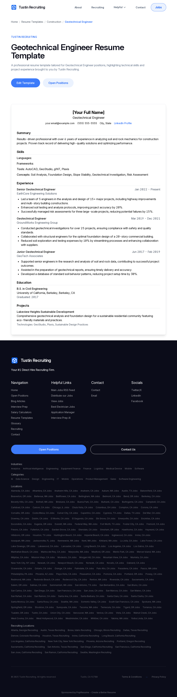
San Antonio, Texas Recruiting (63, 647)
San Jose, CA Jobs (93, 590)
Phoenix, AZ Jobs (44, 574)
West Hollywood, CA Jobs (49, 618)
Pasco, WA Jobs (149, 568)
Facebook (137, 401)
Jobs (158, 7)
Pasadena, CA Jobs (128, 568)
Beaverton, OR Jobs (21, 496)
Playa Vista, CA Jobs (66, 574)
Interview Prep (19, 406)
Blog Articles (18, 401)
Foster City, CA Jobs (133, 524)
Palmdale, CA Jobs (84, 568)
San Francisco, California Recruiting (133, 647)
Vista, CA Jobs (123, 613)
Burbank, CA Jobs (110, 502)
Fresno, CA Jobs (19, 529)
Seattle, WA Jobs (69, 601)
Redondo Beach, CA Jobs (47, 579)
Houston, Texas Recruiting (56, 635)
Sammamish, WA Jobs (61, 585)
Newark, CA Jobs (46, 563)
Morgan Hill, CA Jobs (89, 557)
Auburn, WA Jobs (110, 490)
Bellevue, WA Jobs (43, 496)
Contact (141, 7)
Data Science (22, 479)
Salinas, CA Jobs (38, 585)
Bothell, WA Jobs (44, 502)
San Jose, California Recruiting (26, 652)
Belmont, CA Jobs (112, 496)
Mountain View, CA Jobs (115, 557)
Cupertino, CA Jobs (90, 513)
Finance (87, 468)
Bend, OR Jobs (131, 496)
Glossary (16, 423)
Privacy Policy (159, 677)
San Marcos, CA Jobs (117, 590)
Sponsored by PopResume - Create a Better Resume (88, 692)
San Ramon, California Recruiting (61, 652)
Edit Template (26, 83)
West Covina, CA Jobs (22, 618)
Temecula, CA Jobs (110, 607)
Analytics (15, 468)
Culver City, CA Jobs (67, 513)
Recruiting (97, 7)
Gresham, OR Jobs (109, 529)
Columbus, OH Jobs (106, 507)
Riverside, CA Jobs (119, 579)
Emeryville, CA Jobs (128, 518)
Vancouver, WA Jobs (83, 613)
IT (58, 479)
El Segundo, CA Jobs (82, 518)
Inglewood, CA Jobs (122, 535)
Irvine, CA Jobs (142, 535)
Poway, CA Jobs (154, 574)
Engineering (52, 468)
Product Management (97, 479)
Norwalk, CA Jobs (95, 563)
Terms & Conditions (132, 677)
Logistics (98, 468)
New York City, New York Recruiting (66, 641)
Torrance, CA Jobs (152, 607)
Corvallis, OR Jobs (20, 513)
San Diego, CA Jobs (44, 590)
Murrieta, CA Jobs (139, 557)
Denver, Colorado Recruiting (25, 635)
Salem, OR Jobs (19, 585)
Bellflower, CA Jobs (66, 496)
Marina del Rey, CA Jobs (53, 551)
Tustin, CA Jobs (40, 613)
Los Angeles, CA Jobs (119, 546)
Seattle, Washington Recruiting (95, 652)
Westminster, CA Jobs (77, 618)
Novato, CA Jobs (115, 563)
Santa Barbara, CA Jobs (92, 596)
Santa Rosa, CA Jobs (47, 601)
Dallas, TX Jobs (132, 513)
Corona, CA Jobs (149, 507)
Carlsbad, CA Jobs (20, 507)
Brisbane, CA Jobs (65, 502)
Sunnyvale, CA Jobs (67, 607)
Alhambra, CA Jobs (42, 490)
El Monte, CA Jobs (60, 518)
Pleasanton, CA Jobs (90, 574)
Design (35, 479)
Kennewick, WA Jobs (68, 540)
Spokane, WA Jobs (151, 601)
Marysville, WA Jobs (78, 551)
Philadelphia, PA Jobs (22, 574)
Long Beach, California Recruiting (118, 635)
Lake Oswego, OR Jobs (23, 546)
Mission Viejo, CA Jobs (43, 557)
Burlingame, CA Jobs (132, 502)
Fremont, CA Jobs (156, 524)
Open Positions (58, 83)
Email (94, 395)
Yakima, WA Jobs (119, 618)
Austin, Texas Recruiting (53, 630)
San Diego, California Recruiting (97, 647)
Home (14, 21)
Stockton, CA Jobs (44, 607)
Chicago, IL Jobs (60, 507)
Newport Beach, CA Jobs (70, 563)
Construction (54, 21)
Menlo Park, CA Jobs (123, 551)
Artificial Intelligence (33, 468)
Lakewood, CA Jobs (48, 546)
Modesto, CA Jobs (67, 557)
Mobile (128, 468)
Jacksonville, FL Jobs (44, 540)
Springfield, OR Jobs (21, 607)
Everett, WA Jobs (63, 524)
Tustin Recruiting (32, 7)
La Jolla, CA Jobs (129, 540)
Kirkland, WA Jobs (108, 540)
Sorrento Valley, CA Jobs (93, 601)
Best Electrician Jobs (63, 406)
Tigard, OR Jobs (131, 607)
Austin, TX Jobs (130, 490)
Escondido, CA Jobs (21, 524)
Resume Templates (32, 21)
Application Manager (63, 412)
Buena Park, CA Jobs (88, 502)
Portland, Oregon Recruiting (131, 641)
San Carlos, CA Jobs (21, 590)
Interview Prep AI (61, 417)
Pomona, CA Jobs (113, 574)
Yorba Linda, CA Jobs (142, 618)
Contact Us (128, 449)
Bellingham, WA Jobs (89, 496)
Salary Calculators (21, 412)
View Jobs (57, 401)
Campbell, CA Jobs (155, 502)
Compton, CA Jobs (128, 507)
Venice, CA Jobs (105, 613)
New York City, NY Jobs (23, 563)
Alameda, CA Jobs (20, 490)
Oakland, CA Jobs (136, 563)
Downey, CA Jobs (20, 518)
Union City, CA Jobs (60, 613)
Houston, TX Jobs (42, 535)
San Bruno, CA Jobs (137, 585)
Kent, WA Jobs (89, 540)
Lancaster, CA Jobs (71, 546)
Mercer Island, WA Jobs (149, 551)
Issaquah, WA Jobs (20, 540)
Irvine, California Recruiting (85, 635)
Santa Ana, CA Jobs (68, 596)
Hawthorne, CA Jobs (132, 529)
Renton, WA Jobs (98, 579)
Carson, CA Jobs (41, 507)
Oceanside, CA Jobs (21, 568)
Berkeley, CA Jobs (151, 496)
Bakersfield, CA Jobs (151, 490)
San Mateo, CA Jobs (140, 590)
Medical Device (114, 468)
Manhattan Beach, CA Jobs (24, 551)
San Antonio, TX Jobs (86, 585)
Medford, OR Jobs (101, 551)
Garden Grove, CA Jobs (64, 529)
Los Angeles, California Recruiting (28, 641)
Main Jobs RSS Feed (63, 390)
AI (12, 479)
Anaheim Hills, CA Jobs (66, 490)
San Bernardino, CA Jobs (112, 585)
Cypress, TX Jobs (112, 513)
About (78, 7)
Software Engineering (130, 479)
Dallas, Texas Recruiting (135, 630)
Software (139, 468)
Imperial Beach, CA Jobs (96, 535)
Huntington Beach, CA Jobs (68, 535)
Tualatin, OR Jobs (20, 613)
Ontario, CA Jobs (43, 568)
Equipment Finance (71, 468)
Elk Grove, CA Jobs (105, 518)
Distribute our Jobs (62, 395)
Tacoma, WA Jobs (89, 607)
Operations (77, 479)
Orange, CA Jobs (63, 568)
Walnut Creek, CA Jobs (145, 613)
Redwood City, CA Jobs (75, 579)
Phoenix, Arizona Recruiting (100, 641)
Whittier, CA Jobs (99, 618)
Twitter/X (136, 390)
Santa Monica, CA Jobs (22, 601)
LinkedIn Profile (123, 123)
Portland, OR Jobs (133, 574)
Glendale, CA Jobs (87, 529)
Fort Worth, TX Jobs (110, 524)
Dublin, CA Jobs (40, 518)
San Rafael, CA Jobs (21, 596)
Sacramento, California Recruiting (28, 647)
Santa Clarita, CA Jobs (142, 596)
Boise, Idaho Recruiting (79, 630)
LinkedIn (136, 395)
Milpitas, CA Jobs (20, 557)
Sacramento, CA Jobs (143, 579)
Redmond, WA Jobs (21, 579)
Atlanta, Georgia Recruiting (24, 630)
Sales (113, 479)
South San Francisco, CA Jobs (124, 601)
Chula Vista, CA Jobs (82, 507)
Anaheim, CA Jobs (90, 490)
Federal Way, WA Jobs (86, 524)
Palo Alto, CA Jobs (106, 568)
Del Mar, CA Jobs (151, 513)
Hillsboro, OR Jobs (20, 535)
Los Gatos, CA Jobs (144, 546)
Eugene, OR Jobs (43, 524)
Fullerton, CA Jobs (40, 529)
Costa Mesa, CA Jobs (43, 513)
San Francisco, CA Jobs (69, 590)
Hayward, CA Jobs (154, 529)
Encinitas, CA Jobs (150, 518)
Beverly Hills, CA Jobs (22, 502)
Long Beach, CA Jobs (95, 546)
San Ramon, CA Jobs (44, 596)
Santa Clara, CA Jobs (117, 596)
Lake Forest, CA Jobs (151, 540)
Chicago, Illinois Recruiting (107, 630)
